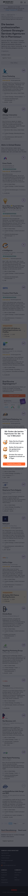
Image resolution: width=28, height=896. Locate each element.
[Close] (25, 430)
